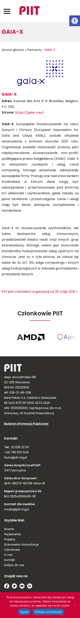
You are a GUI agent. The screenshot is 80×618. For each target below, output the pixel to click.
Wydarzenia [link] (12, 534)
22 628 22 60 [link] (19, 447)
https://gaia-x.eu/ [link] (29, 112)
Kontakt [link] (9, 560)
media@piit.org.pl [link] (16, 509)
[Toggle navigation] (7, 11)
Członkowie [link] (12, 550)
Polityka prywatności (48, 611)
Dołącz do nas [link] (14, 565)
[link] (74, 20)
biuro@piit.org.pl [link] (15, 457)
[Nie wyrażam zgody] (75, 605)
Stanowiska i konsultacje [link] (21, 544)
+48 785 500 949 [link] (16, 452)
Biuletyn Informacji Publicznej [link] (26, 424)
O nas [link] (8, 555)
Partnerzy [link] (34, 50)
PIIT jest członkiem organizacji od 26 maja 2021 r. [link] (40, 292)
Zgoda (24, 611)
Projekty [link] (9, 539)
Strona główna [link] (13, 50)
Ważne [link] (9, 529)
